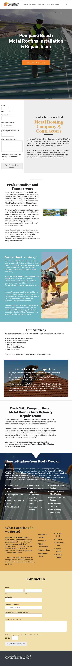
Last (10, 111)
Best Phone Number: (8, 122)
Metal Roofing (12, 485)
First (2, 111)
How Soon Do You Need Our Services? (10, 131)
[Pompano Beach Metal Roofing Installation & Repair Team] (11, 4)
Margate (42, 541)
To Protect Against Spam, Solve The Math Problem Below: (11, 155)
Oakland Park (44, 550)
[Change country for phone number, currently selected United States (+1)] (3, 125)
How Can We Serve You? (9, 139)
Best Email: (5, 115)
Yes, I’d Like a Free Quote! (12, 166)
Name (3, 105)
